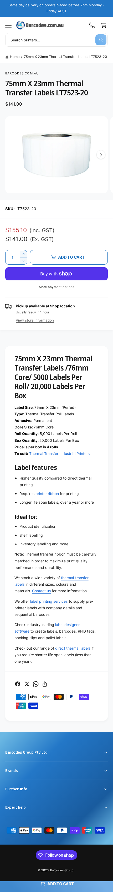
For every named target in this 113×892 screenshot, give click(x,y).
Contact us (41, 591)
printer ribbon (47, 493)
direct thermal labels (72, 648)
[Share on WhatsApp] (36, 684)
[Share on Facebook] (17, 684)
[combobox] (56, 40)
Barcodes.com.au (22, 73)
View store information (35, 320)
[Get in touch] (92, 25)
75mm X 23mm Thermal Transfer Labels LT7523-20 (65, 57)
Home (15, 57)
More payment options (56, 287)
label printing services (49, 601)
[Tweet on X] (27, 684)
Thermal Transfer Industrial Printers (59, 453)
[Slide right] (101, 154)
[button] (8, 25)
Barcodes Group (61, 870)
